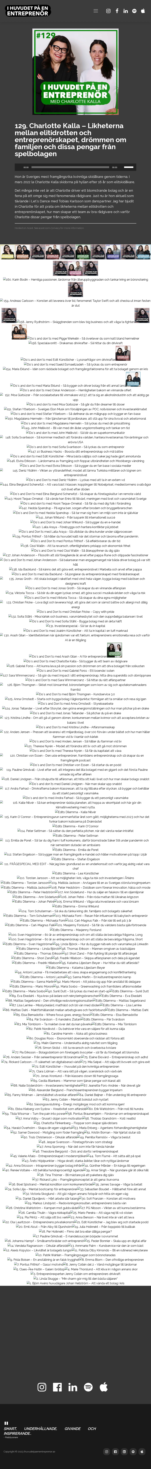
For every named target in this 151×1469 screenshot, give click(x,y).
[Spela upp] (19, 167)
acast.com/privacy (49, 227)
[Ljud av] (121, 167)
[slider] (129, 167)
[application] (75, 167)
